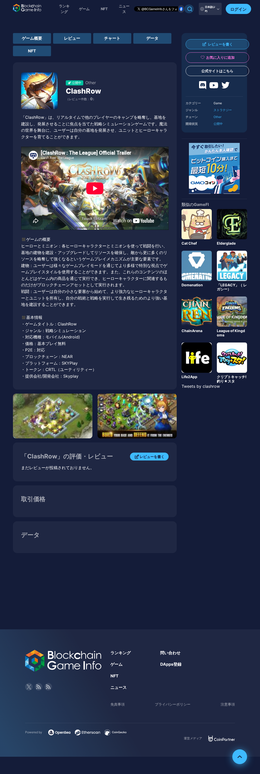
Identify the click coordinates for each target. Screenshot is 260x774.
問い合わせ (170, 652)
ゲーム (84, 9)
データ (152, 38)
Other (217, 117)
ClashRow (83, 91)
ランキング (64, 9)
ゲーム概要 (32, 38)
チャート (112, 38)
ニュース (118, 687)
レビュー (72, 38)
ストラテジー (223, 110)
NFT (104, 9)
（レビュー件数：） (81, 99)
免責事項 (117, 704)
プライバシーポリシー (172, 704)
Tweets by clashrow (201, 386)
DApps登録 (171, 664)
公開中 (218, 124)
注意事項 (228, 704)
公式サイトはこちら (217, 71)
